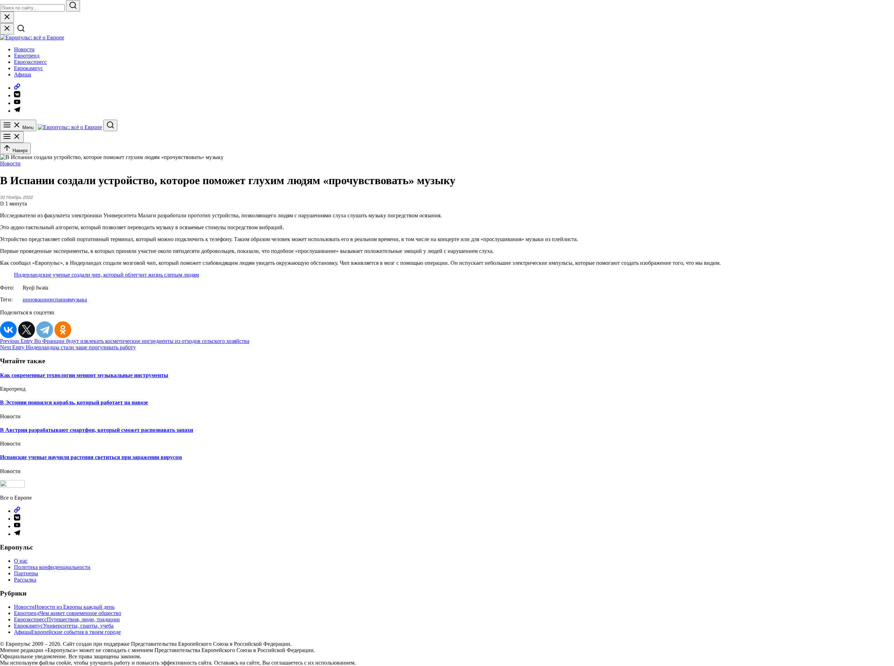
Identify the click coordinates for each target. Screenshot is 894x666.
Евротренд (26, 56)
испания (59, 299)
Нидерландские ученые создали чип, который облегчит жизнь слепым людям (106, 275)
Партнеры (26, 573)
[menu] (12, 137)
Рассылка (25, 580)
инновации (36, 299)
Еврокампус (28, 68)
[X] (26, 329)
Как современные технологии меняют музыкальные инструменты (84, 375)
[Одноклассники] (62, 329)
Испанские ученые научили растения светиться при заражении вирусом (91, 457)
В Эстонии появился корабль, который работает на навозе (74, 402)
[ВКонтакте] (8, 329)
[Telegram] (44, 329)
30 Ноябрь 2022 (16, 197)
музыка (78, 299)
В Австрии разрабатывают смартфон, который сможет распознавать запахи (96, 430)
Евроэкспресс (30, 62)
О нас (21, 561)
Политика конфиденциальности (52, 567)
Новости (24, 49)
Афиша (22, 74)
